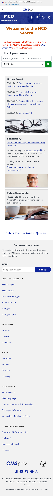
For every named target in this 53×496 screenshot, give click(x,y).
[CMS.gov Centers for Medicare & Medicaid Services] (26, 9)
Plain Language (9, 398)
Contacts (6, 370)
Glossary (6, 376)
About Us (6, 330)
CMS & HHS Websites (12, 278)
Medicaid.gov (8, 290)
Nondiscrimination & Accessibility (17, 404)
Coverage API (25, 113)
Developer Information (12, 410)
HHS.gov (6, 308)
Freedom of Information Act (15, 432)
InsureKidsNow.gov (11, 296)
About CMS (7, 324)
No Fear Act (7, 438)
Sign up (43, 269)
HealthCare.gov (9, 302)
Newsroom (7, 342)
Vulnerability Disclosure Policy (16, 416)
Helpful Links (8, 386)
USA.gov (6, 450)
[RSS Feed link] (36, 472)
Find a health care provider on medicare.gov (20, 168)
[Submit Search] (48, 64)
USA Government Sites (12, 426)
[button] (32, 18)
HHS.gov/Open (9, 314)
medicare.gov (33, 151)
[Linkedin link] (16, 472)
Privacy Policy (8, 392)
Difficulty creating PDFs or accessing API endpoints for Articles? (25, 104)
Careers (5, 336)
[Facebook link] (26, 472)
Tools (4, 352)
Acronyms (6, 358)
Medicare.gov (8, 284)
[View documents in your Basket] (37, 18)
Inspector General (10, 444)
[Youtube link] (21, 472)
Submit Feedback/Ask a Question (26, 233)
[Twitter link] (32, 472)
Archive (5, 364)
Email (5, 264)
